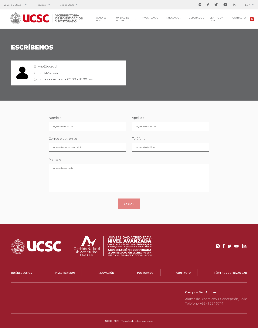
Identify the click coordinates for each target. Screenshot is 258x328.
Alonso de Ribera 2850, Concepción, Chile (216, 299)
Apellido (138, 118)
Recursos (41, 4)
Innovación (173, 17)
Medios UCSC (66, 4)
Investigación (151, 17)
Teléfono (138, 138)
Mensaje (55, 159)
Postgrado (145, 272)
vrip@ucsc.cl (47, 66)
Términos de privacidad (230, 272)
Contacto (239, 17)
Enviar (129, 203)
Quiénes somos (21, 272)
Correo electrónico (63, 138)
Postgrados (195, 17)
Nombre (55, 118)
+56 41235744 (48, 73)
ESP (247, 4)
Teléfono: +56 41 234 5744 (204, 303)
